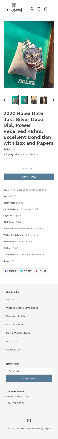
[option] (15, 100)
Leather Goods (15, 324)
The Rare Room (23, 429)
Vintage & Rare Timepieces (22, 307)
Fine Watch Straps (17, 316)
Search (10, 299)
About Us (11, 341)
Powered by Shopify (41, 429)
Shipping (8, 154)
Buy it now (29, 177)
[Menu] (52, 8)
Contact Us (13, 349)
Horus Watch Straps (18, 332)
